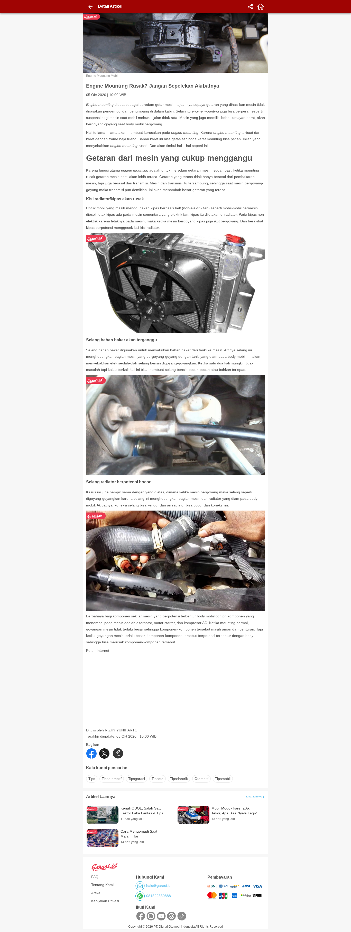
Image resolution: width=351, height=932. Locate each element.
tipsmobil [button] (222, 779)
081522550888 (158, 896)
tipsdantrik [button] (179, 779)
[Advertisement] (176, 692)
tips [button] (91, 779)
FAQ (94, 877)
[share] (250, 7)
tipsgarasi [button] (136, 779)
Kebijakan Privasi (105, 901)
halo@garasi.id (158, 885)
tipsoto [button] (157, 779)
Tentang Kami (102, 885)
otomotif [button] (201, 779)
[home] (260, 6)
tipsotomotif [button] (112, 779)
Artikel (96, 893)
